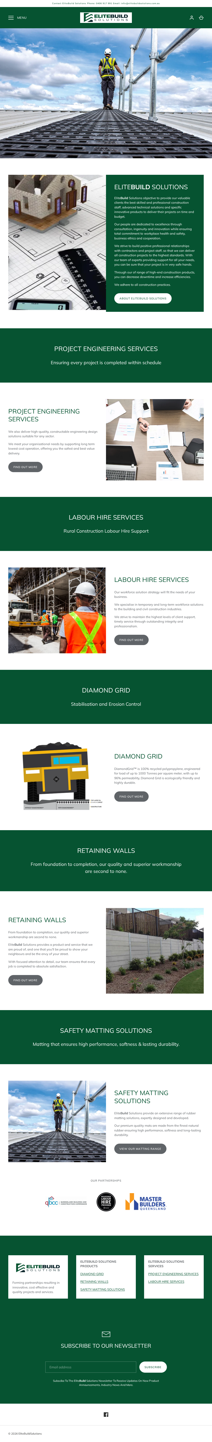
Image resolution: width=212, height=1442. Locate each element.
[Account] (191, 17)
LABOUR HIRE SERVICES (166, 1282)
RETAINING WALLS (94, 1282)
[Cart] (201, 17)
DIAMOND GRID (92, 1274)
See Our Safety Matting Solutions (106, 118)
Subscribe (153, 1367)
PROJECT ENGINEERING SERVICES (173, 1274)
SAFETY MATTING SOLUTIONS (102, 1289)
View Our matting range (140, 1148)
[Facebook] (106, 1414)
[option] (106, 93)
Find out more (25, 467)
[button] (66, 1205)
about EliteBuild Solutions (142, 298)
